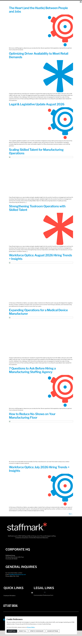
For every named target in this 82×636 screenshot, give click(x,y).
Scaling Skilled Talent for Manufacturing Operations (36, 151)
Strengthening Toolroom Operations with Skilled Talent (37, 208)
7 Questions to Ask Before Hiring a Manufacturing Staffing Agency (32, 370)
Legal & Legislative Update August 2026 (36, 104)
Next (71, 514)
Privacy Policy (31, 627)
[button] (80, 1)
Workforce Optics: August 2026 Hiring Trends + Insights (40, 257)
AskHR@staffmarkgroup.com (17, 574)
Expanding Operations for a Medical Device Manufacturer (38, 311)
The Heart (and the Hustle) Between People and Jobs (38, 9)
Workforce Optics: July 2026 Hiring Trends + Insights (39, 469)
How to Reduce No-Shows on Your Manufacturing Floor (32, 415)
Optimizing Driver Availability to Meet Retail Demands (38, 55)
